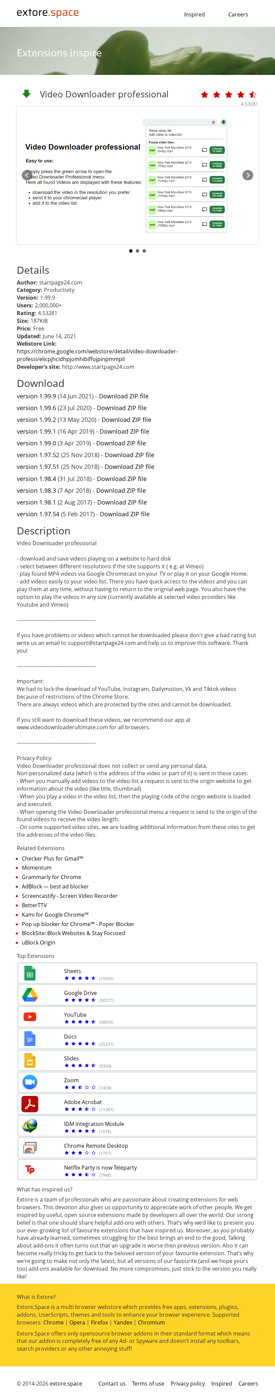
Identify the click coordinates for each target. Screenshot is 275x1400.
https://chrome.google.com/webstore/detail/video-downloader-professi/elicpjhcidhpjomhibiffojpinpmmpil (97, 355)
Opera (77, 1322)
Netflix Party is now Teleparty (100, 1167)
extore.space (66, 1383)
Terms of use (148, 1383)
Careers (238, 14)
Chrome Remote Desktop (96, 1145)
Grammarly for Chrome (51, 877)
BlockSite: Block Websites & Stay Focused (73, 933)
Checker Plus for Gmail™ (52, 858)
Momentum (37, 867)
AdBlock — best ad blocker (55, 886)
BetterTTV (34, 905)
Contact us (112, 1383)
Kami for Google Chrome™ (55, 914)
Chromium (151, 1322)
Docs (70, 1036)
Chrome (53, 1322)
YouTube (75, 1014)
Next (247, 175)
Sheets (72, 971)
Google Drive (80, 993)
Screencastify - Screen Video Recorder (70, 896)
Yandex (123, 1322)
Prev (27, 175)
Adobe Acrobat (83, 1102)
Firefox (99, 1322)
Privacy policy (188, 1383)
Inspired (194, 14)
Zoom (71, 1080)
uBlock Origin (38, 942)
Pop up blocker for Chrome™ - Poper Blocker (78, 924)
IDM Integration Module (94, 1124)
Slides (71, 1058)
